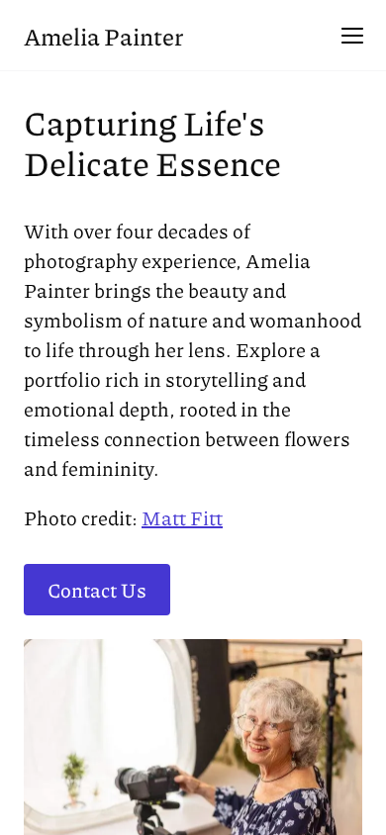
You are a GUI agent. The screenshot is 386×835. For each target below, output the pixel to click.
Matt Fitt (182, 517)
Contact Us (97, 589)
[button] (352, 35)
